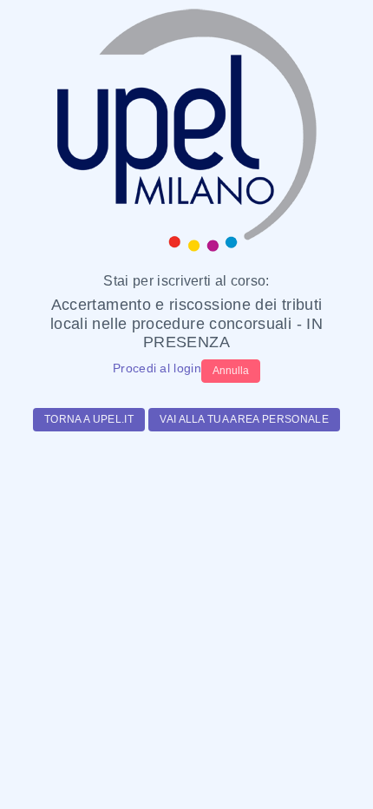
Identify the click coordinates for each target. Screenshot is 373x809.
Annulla (231, 371)
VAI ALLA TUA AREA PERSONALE (244, 419)
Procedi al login (157, 368)
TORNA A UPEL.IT (89, 419)
